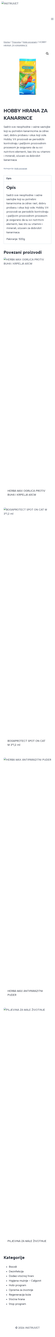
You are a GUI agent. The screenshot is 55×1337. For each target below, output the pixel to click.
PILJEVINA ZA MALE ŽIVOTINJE (26, 1241)
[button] (47, 53)
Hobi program (20, 168)
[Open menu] (52, 19)
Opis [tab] (8, 178)
